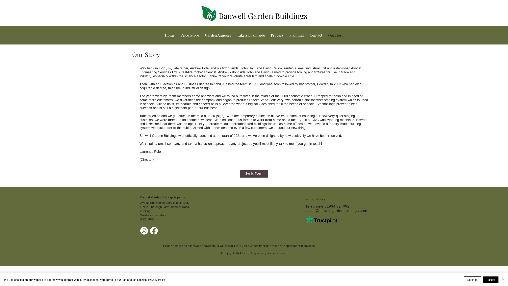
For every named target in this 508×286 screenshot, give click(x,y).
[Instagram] (144, 231)
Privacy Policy (156, 280)
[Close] (503, 279)
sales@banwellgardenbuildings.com (336, 211)
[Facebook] (154, 231)
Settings (472, 280)
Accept (491, 280)
